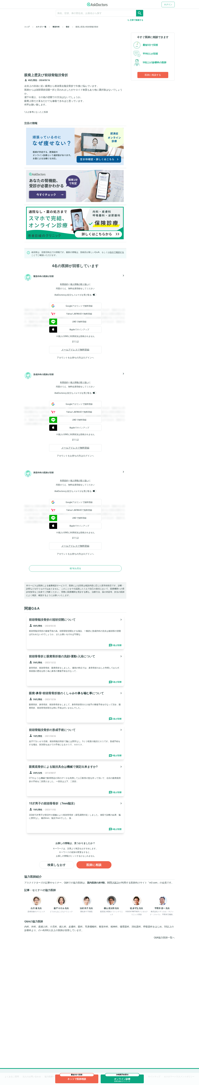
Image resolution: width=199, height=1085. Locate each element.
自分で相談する (117, 252)
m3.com (153, 882)
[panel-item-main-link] (75, 632)
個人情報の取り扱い (79, 284)
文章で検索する (135, 20)
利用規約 (64, 284)
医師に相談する (153, 75)
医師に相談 (94, 865)
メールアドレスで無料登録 (75, 349)
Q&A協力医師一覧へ (164, 937)
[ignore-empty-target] (99, 13)
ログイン (168, 4)
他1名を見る (75, 568)
